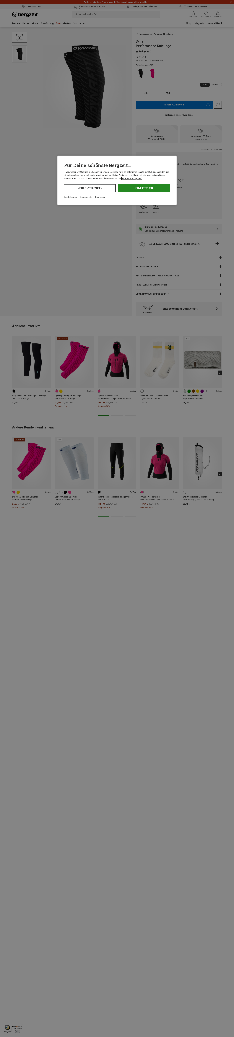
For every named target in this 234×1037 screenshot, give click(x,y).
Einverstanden (144, 188)
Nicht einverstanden (90, 188)
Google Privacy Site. (132, 178)
